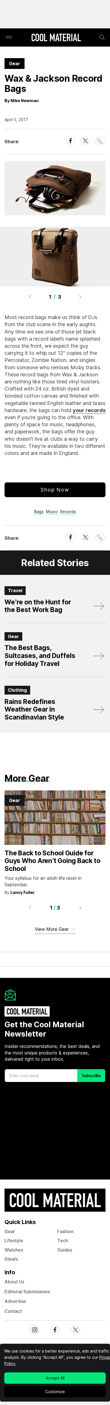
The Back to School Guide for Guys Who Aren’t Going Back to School (52, 861)
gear (10, 1231)
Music (52, 511)
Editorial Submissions (27, 1291)
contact (13, 1311)
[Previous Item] (30, 296)
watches (14, 1250)
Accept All (55, 1378)
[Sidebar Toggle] (9, 38)
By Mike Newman (22, 100)
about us (14, 1281)
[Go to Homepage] (56, 38)
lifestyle (14, 1240)
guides (64, 1250)
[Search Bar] (102, 37)
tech (62, 1240)
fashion (65, 1231)
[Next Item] (80, 296)
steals (11, 1259)
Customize (55, 1391)
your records (89, 410)
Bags (39, 511)
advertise (15, 1301)
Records (68, 511)
